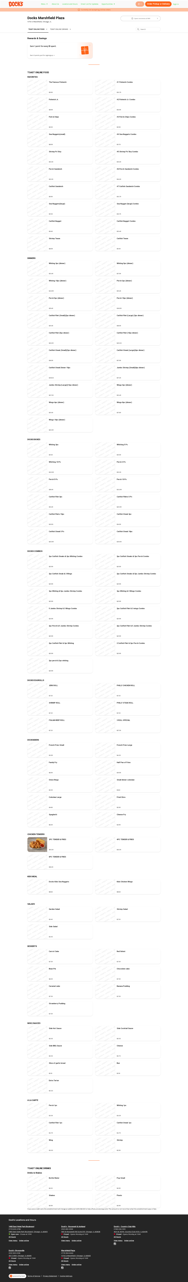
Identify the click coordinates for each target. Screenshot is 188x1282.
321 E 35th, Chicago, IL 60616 (20, 1256)
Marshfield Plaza (68, 1251)
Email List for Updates (89, 4)
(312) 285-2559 (67, 1229)
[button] (44, 4)
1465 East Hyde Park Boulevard (21, 1227)
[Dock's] (16, 4)
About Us (55, 4)
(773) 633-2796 (15, 1229)
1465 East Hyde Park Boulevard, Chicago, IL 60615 (28, 1232)
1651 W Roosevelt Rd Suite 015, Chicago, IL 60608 (80, 1232)
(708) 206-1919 (119, 1229)
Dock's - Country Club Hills (124, 1227)
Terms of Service (33, 1276)
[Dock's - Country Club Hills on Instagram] (115, 1244)
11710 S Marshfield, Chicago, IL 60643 (76, 1256)
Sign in (176, 4)
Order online (24, 1240)
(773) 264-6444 (67, 1253)
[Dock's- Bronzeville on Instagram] (10, 1268)
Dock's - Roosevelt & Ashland (73, 1227)
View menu (13, 1240)
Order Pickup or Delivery (158, 4)
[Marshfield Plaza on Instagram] (62, 1268)
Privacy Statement (50, 1276)
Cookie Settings (66, 1276)
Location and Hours (70, 4)
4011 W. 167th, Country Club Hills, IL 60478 (130, 1232)
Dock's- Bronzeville (16, 1251)
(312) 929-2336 (14, 1253)
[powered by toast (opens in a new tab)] (17, 1276)
